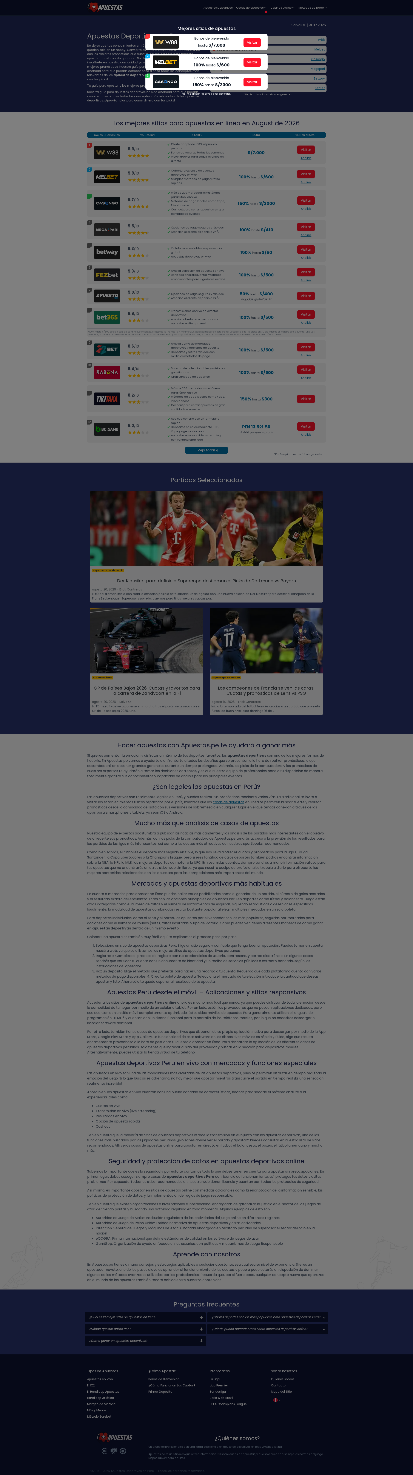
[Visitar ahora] (166, 42)
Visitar (252, 42)
